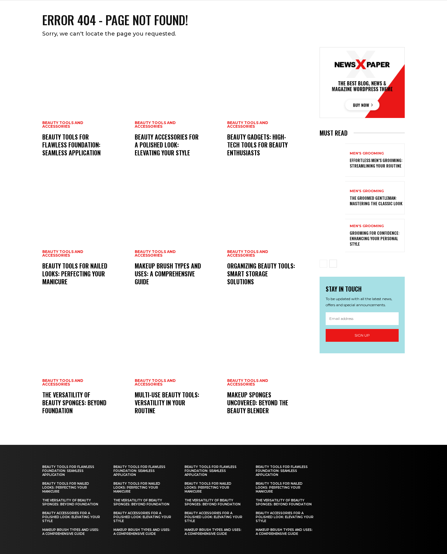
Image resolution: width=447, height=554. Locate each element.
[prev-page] (323, 264)
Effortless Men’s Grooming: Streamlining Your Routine (376, 163)
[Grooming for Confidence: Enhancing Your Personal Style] (332, 235)
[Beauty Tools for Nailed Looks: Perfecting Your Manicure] (84, 237)
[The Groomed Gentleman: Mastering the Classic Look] (332, 197)
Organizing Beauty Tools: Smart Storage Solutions (261, 273)
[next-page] (333, 264)
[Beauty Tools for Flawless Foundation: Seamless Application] (84, 108)
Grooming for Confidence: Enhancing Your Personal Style (375, 238)
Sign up (362, 335)
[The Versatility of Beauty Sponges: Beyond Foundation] (84, 366)
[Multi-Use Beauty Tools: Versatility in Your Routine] (177, 366)
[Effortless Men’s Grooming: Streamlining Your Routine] (332, 160)
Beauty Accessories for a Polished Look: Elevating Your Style (167, 144)
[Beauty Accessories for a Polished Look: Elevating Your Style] (177, 108)
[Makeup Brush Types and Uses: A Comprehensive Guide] (177, 237)
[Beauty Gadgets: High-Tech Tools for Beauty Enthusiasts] (269, 108)
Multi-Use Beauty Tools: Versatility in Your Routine (167, 402)
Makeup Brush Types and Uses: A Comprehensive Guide (168, 273)
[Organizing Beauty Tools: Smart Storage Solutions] (269, 237)
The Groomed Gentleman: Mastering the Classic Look (376, 200)
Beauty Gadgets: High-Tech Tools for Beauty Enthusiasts (257, 144)
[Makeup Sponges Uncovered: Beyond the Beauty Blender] (269, 366)
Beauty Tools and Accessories (62, 124)
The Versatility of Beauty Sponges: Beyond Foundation (74, 402)
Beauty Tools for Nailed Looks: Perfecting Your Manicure (74, 273)
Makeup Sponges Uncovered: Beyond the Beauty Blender (257, 402)
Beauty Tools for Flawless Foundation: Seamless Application (71, 144)
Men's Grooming (367, 153)
